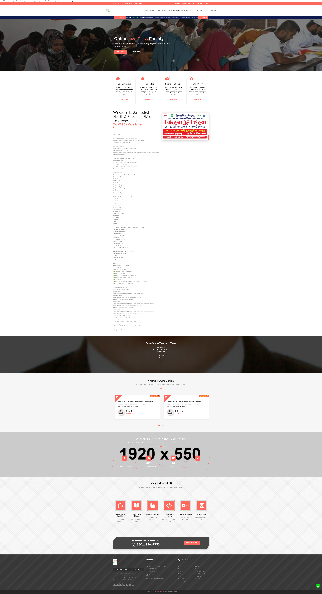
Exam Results (199, 579)
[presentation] (8, 45)
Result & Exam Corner (196, 10)
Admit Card (183, 579)
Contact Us (213, 10)
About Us (163, 10)
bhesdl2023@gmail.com (183, 3)
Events (158, 10)
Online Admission (178, 10)
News (206, 10)
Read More (120, 52)
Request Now (191, 543)
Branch (170, 10)
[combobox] (128, 569)
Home (146, 10)
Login (207, 3)
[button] (159, 425)
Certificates (183, 581)
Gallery (186, 10)
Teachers (151, 10)
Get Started (136, 52)
